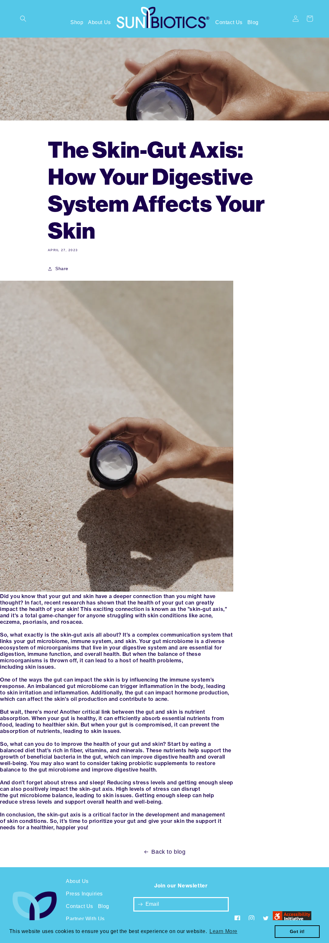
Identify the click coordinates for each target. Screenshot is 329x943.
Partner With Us (85, 918)
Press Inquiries (84, 893)
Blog (253, 22)
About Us (99, 22)
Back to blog (168, 852)
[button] (23, 19)
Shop (76, 22)
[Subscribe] (140, 904)
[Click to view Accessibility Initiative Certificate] (292, 918)
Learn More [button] (223, 931)
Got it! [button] (297, 931)
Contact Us (229, 22)
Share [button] (61, 268)
